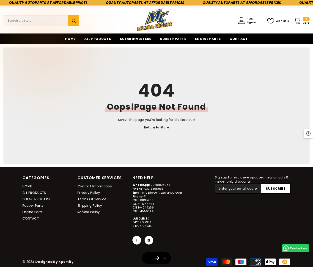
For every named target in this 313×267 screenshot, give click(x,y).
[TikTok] (149, 240)
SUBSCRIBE (276, 188)
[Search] (41, 20)
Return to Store (156, 127)
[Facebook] (136, 240)
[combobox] (35, 20)
